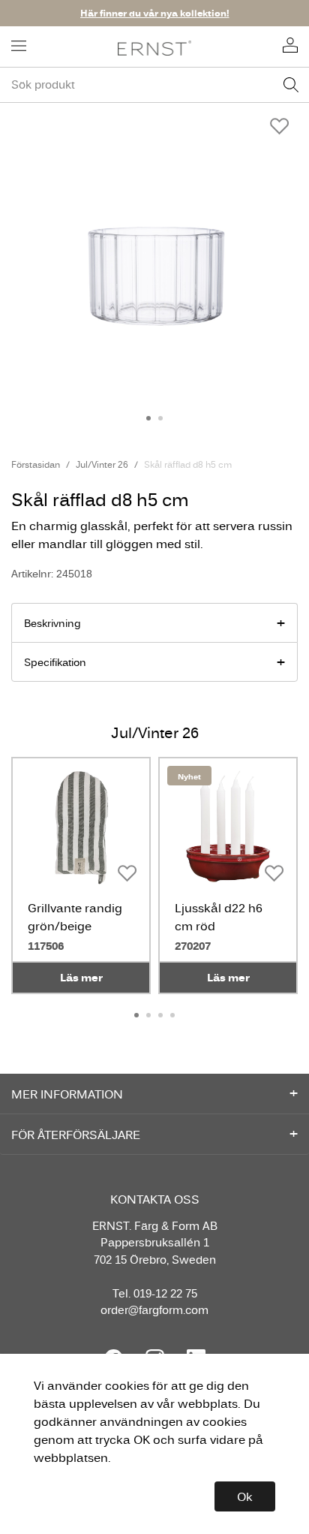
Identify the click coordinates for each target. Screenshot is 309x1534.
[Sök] (291, 85)
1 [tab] (148, 418)
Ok (245, 1496)
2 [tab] (160, 418)
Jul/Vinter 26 (102, 464)
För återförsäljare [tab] (75, 1134)
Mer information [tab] (67, 1094)
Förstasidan (35, 464)
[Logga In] (290, 47)
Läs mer (81, 977)
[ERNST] (155, 47)
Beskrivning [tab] (52, 623)
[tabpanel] (155, 250)
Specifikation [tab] (55, 662)
